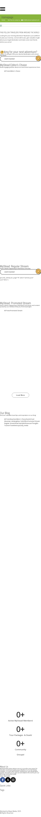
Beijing (3, 794)
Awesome (18, 325)
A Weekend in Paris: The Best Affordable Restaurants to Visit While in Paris (20, 91)
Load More (20, 395)
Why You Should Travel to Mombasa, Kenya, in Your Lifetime (20, 248)
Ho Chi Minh (4, 798)
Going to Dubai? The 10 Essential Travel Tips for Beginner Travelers (20, 124)
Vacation (33, 329)
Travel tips (25, 329)
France (29, 796)
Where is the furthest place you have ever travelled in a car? (20, 361)
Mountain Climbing (6, 801)
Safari (14, 803)
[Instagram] (13, 779)
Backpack (27, 792)
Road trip (31, 369)
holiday (12, 798)
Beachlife (11, 346)
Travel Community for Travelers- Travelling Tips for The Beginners (20, 185)
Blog (17, 346)
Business (20, 794)
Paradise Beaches (27, 346)
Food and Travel (13, 327)
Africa (10, 792)
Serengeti (20, 803)
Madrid (27, 798)
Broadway (13, 794)
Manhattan (34, 798)
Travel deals (26, 805)
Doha (2, 796)
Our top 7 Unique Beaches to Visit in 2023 (20, 153)
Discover (26, 325)
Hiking (35, 796)
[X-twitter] (8, 779)
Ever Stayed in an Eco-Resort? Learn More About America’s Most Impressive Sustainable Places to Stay (20, 633)
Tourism (23, 327)
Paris (33, 801)
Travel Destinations (13, 329)
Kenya (22, 798)
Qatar (2, 803)
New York (16, 801)
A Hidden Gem (20, 214)
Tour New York (11, 805)
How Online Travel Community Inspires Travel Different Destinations (20, 445)
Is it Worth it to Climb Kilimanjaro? (20, 601)
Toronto (34, 803)
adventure (9, 325)
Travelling (20, 374)
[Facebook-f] (2, 779)
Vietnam (38, 807)
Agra (14, 792)
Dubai (33, 325)
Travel (30, 327)
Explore (12, 796)
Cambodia (27, 794)
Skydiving (27, 803)
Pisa (37, 801)
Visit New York (5, 809)
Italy (17, 798)
